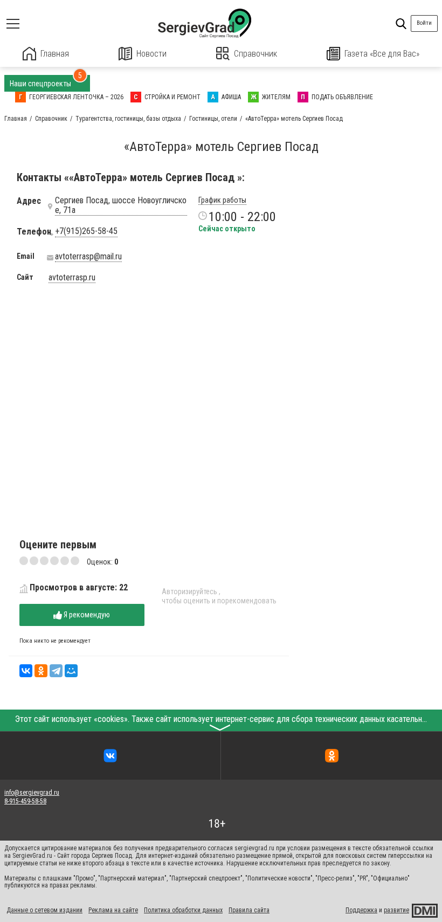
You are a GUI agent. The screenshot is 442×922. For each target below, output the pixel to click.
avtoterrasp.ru (72, 278)
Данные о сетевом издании (44, 910)
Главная (54, 54)
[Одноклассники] (40, 670)
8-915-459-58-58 (25, 801)
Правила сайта (249, 910)
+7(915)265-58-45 (86, 231)
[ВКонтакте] (25, 670)
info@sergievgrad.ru (31, 792)
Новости (151, 54)
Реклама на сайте (113, 910)
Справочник (255, 54)
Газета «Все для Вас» (381, 54)
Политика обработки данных (183, 910)
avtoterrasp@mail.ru (88, 257)
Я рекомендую (86, 614)
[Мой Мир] (71, 670)
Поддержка (361, 910)
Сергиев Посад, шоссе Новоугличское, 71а (121, 205)
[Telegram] (56, 670)
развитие (396, 910)
